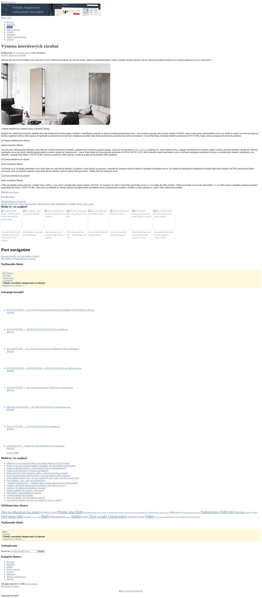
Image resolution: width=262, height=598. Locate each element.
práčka (38, 517)
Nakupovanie (30, 204)
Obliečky (248, 512)
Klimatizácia (144, 512)
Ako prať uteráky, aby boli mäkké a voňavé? (98, 233)
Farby (99, 512)
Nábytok (226, 512)
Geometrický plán (112, 512)
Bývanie (10, 22)
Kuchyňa (151, 512)
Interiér (10, 27)
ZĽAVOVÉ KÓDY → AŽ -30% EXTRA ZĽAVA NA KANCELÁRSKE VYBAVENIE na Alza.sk (50, 310)
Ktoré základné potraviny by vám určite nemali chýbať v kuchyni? (141, 235)
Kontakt (15, 586)
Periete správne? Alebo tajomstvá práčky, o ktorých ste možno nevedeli (37, 473)
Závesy (184, 517)
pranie (34, 517)
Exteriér (10, 32)
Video (149, 516)
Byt (42, 512)
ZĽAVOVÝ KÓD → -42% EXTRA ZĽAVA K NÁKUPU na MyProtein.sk (40, 387)
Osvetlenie (27, 517)
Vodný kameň (159, 517)
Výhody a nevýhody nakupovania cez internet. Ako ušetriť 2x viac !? (36, 485)
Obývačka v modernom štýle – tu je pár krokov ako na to (77, 235)
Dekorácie (11, 34)
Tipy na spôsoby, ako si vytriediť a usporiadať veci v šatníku (55, 235)
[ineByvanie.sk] (8, 2)
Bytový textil (50, 512)
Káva (161, 512)
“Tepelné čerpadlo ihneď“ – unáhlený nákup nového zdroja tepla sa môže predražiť (11, 236)
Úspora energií (194, 517)
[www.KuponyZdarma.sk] (50, 15)
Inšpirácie (11, 25)
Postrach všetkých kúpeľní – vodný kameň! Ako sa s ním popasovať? (36, 468)
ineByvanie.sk (31, 584)
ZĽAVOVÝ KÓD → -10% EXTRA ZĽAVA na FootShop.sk (33, 426)
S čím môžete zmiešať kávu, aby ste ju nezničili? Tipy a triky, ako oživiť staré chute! (43, 478)
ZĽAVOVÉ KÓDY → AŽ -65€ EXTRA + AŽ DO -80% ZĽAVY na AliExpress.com (44, 368)
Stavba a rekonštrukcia (16, 37)
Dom (21, 204)
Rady (53, 204)
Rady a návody (13, 29)
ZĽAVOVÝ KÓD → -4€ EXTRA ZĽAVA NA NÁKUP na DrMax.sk (37, 329)
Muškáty (197, 512)
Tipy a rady (88, 204)
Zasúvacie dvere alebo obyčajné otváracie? (118, 233)
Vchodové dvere (136, 516)
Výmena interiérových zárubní (20, 495)
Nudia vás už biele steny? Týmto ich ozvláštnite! (27, 470)
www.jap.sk (13, 192)
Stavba (80, 204)
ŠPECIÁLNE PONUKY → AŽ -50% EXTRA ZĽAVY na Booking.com (38, 407)
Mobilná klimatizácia (187, 512)
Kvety (157, 512)
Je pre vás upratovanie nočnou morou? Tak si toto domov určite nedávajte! (39, 475)
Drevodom (87, 512)
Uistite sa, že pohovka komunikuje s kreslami (26, 488)
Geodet (104, 512)
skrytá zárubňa (141, 150)
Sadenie (68, 517)
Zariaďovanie (169, 517)
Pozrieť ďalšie (13, 453)
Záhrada (10, 39)
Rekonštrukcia (62, 204)
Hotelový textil (123, 512)
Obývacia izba (43, 204)
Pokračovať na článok (13, 285)
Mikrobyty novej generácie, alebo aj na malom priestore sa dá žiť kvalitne (38, 463)
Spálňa (73, 204)
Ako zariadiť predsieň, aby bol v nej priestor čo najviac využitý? (164, 235)
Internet (131, 512)
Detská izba (13, 204)
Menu (3, 17)
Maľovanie (175, 512)
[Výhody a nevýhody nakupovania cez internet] (9, 280)
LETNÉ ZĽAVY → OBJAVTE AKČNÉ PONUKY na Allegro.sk (35, 446)
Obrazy (254, 512)
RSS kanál (5, 586)
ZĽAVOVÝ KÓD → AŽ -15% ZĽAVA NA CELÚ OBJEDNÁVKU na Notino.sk (43, 349)
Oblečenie (239, 512)
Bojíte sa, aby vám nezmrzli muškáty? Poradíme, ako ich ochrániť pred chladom (41, 466)
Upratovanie (117, 516)
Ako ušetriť (33, 512)
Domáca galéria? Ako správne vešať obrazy (25, 490)
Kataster (136, 512)
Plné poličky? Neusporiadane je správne (18, 259)
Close (9, 17)
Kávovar (166, 512)
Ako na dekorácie (13, 512)
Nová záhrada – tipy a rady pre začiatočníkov (33, 233)
